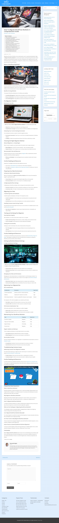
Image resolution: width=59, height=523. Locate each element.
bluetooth (45, 115)
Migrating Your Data (9, 42)
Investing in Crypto (5, 506)
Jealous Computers (33, 500)
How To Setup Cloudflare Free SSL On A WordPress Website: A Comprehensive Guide (50, 31)
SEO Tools (24, 3)
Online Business (38, 3)
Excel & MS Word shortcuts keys (49, 101)
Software (46, 3)
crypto (55, 118)
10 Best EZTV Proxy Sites (20, 507)
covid (47, 117)
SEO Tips (29, 3)
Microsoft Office (4, 507)
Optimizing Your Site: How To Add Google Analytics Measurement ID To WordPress (50, 54)
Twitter (46, 501)
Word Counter (46, 83)
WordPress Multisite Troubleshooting (13, 353)
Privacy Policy (40, 520)
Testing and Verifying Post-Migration (12, 43)
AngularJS (46, 120)
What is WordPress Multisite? (11, 37)
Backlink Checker (47, 74)
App (44, 120)
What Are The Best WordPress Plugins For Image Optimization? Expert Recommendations (49, 27)
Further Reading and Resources (11, 40)
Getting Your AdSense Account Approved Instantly (19, 167)
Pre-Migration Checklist (10, 38)
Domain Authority (47, 78)
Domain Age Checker (47, 76)
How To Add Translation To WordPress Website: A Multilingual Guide (50, 41)
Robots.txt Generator (47, 71)
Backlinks (53, 115)
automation (47, 113)
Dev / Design (52, 3)
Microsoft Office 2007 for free (21, 503)
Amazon (51, 117)
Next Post (38, 457)
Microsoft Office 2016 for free (21, 504)
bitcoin (45, 117)
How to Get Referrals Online (21, 501)
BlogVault (24, 153)
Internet (32, 3)
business (49, 115)
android (49, 117)
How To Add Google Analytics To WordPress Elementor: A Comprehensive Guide (49, 58)
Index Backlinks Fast (14, 165)
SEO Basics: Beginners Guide (21, 500)
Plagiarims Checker (47, 80)
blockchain (50, 118)
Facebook (47, 500)
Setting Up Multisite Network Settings (12, 45)
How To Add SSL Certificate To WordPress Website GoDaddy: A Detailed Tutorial (49, 36)
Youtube (46, 503)
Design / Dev (4, 500)
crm (54, 117)
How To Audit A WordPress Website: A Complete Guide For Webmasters (49, 22)
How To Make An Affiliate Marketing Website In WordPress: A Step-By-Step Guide (50, 49)
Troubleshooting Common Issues (11, 49)
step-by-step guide (10, 207)
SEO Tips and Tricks (5, 510)
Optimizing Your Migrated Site (11, 46)
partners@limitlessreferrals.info (51, 504)
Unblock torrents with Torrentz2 (21, 509)
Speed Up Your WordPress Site (32, 361)
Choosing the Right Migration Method (12, 39)
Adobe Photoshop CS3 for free (21, 506)
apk (55, 117)
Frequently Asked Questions (10, 51)
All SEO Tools (46, 73)
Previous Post (5, 457)
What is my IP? (46, 82)
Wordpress (13, 33)
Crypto (43, 3)
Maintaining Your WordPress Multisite (12, 47)
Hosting (3, 503)
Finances (3, 501)
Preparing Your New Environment (11, 41)
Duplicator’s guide (7, 341)
